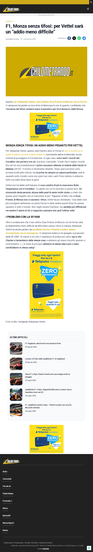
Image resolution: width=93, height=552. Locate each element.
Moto (5, 508)
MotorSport (8, 523)
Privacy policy (18, 543)
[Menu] (88, 9)
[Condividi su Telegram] (84, 38)
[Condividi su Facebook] (69, 38)
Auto (5, 471)
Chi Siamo (34, 543)
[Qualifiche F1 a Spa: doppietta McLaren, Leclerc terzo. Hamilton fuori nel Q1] (16, 394)
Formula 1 (10, 21)
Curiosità (7, 479)
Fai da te (7, 486)
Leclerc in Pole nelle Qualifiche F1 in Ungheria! (45, 359)
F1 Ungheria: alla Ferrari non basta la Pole (43, 343)
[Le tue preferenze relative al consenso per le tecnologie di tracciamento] (89, 548)
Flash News (8, 493)
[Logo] (11, 9)
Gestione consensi (45, 543)
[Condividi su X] (74, 38)
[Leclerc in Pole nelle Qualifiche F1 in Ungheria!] (16, 364)
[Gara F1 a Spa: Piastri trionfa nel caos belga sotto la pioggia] (16, 379)
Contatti (27, 543)
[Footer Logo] (43, 461)
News (5, 530)
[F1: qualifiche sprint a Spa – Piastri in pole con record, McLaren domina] (16, 410)
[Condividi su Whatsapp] (79, 38)
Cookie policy (8, 543)
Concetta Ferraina (12, 39)
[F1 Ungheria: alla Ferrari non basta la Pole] (16, 348)
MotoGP (7, 515)
